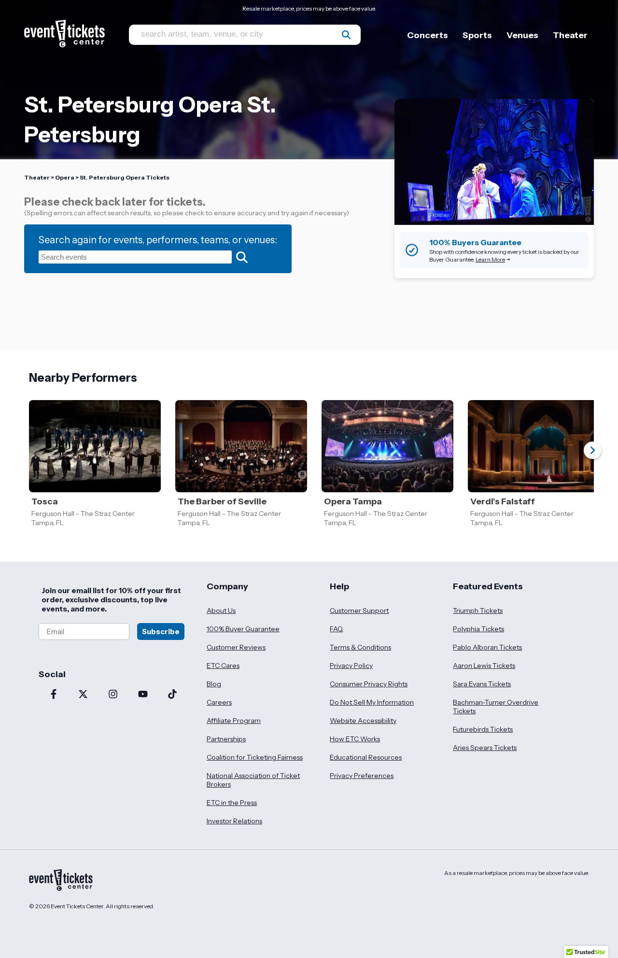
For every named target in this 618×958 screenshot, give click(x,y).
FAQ (336, 629)
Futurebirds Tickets (483, 729)
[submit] (346, 34)
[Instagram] (113, 695)
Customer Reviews (236, 647)
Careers (219, 702)
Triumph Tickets (478, 610)
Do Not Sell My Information (372, 702)
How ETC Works (355, 739)
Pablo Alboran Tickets (487, 647)
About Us (221, 610)
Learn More (490, 259)
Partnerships (226, 739)
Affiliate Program (234, 720)
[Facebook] (54, 695)
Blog (214, 684)
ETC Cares (223, 665)
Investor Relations (234, 821)
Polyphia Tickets (478, 629)
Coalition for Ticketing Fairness (255, 757)
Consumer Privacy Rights (368, 684)
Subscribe (161, 631)
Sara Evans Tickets (482, 684)
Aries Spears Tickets (485, 747)
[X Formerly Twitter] (83, 695)
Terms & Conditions (360, 647)
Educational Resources (366, 757)
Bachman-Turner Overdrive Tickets (495, 706)
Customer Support (359, 610)
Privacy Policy (351, 665)
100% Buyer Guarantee (243, 629)
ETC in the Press (232, 802)
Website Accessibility (363, 720)
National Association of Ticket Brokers (253, 780)
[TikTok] (172, 695)
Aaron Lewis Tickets (484, 665)
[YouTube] (143, 695)
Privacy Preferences (361, 775)
